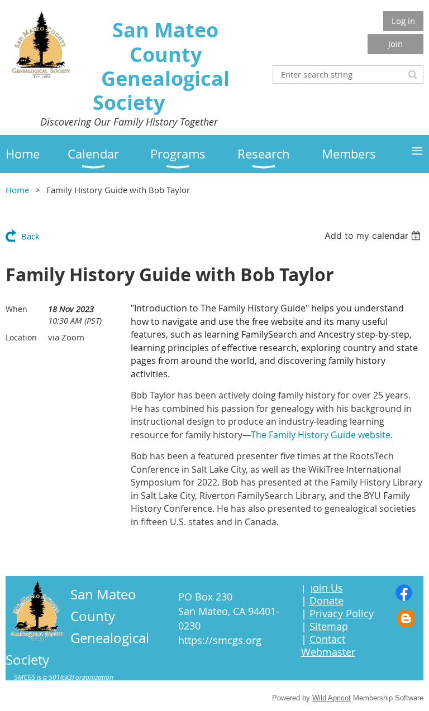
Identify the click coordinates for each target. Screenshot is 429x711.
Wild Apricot (331, 698)
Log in (403, 20)
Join (395, 43)
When (16, 309)
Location (21, 337)
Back (30, 236)
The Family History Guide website (320, 435)
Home (17, 189)
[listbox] (374, 235)
